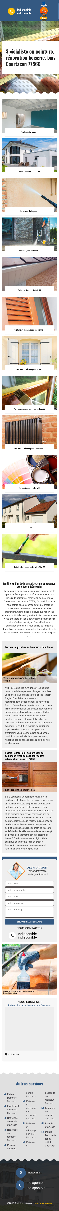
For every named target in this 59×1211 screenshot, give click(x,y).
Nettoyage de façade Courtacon (12, 1121)
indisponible (24, 9)
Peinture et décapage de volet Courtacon (31, 1130)
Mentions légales (43, 1203)
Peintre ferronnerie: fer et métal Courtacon (50, 1138)
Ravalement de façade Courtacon (12, 1109)
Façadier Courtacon (50, 1125)
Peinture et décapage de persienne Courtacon (31, 1110)
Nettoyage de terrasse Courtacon (12, 1135)
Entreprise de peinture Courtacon (50, 1113)
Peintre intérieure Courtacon (12, 1098)
